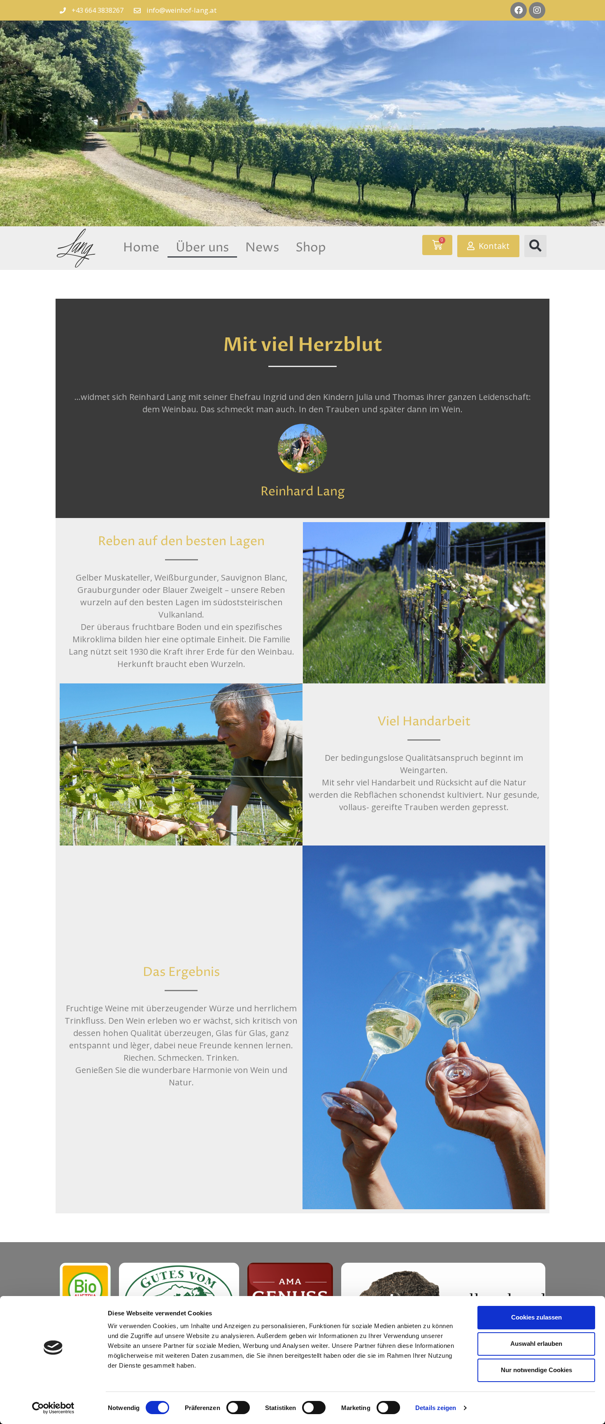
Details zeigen (435, 1407)
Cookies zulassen (536, 1317)
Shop (311, 247)
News (262, 247)
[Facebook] (518, 10)
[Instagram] (537, 10)
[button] (535, 246)
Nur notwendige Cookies (536, 1369)
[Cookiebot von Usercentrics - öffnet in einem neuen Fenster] (53, 1408)
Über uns (202, 247)
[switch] (238, 1407)
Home (141, 247)
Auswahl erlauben (536, 1343)
